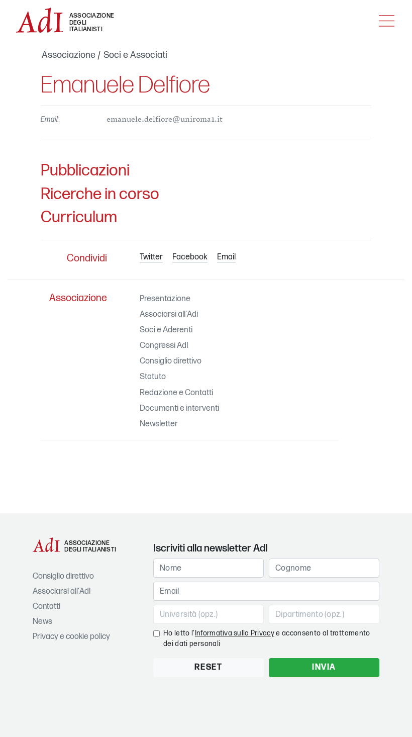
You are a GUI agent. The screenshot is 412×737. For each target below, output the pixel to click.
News (42, 621)
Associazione (68, 55)
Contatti (46, 606)
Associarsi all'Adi (169, 314)
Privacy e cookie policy (71, 636)
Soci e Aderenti (166, 330)
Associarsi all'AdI (61, 591)
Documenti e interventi (179, 408)
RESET (208, 667)
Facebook (190, 257)
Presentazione (165, 299)
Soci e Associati (135, 55)
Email (226, 257)
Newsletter (159, 424)
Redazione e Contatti (176, 393)
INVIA (324, 667)
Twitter (151, 257)
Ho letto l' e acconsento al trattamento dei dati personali (266, 638)
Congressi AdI (164, 345)
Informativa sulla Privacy (234, 633)
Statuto (153, 377)
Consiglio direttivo (170, 361)
